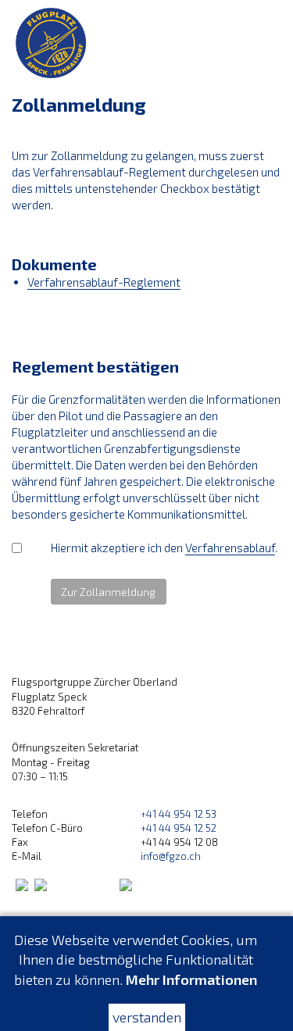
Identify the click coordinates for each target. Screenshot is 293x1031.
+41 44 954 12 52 (178, 828)
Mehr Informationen (191, 979)
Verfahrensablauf (230, 547)
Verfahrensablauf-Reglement (103, 282)
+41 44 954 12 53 (178, 814)
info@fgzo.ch (171, 856)
